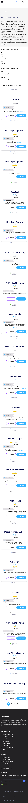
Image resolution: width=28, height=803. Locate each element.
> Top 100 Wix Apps (6, 739)
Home (3, 12)
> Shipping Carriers (6, 768)
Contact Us (10, 789)
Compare (12, 115)
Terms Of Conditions (18, 791)
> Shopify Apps (5, 743)
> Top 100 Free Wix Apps (8, 736)
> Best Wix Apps (5, 741)
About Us (18, 789)
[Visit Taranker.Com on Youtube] (10, 800)
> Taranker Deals (5, 759)
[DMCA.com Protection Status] (4, 784)
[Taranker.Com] (14, 1)
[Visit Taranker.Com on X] (5, 800)
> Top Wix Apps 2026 (7, 734)
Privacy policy (4, 79)
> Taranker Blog (5, 757)
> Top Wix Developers (7, 764)
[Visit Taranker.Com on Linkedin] (8, 800)
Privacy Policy (8, 791)
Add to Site (21, 115)
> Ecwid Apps (5, 745)
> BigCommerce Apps (7, 747)
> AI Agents (4, 749)
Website (3, 77)
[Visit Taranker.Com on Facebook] (2, 800)
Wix (6, 12)
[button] (24, 2)
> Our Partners (5, 766)
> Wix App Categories (7, 761)
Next (18, 704)
